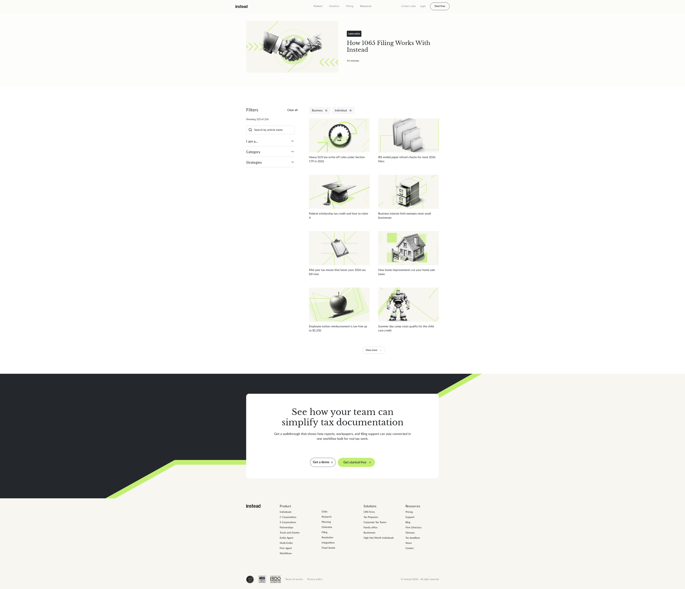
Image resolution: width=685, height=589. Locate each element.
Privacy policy (314, 579)
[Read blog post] (292, 47)
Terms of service (294, 579)
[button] (318, 6)
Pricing (349, 6)
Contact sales (408, 6)
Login (423, 6)
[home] (241, 6)
